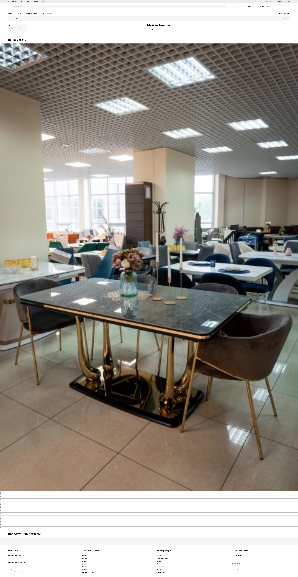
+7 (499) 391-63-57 (13, 568)
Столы (10, 13)
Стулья (19, 13)
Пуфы (84, 561)
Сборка (20, 1)
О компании (287, 1)
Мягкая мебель (47, 13)
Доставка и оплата (12, 1)
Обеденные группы (31, 13)
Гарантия (27, 1)
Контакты (280, 1)
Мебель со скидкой (284, 13)
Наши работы (35, 1)
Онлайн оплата (236, 563)
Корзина (251, 6)
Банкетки (85, 569)
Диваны (84, 564)
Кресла (84, 566)
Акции (42, 1)
